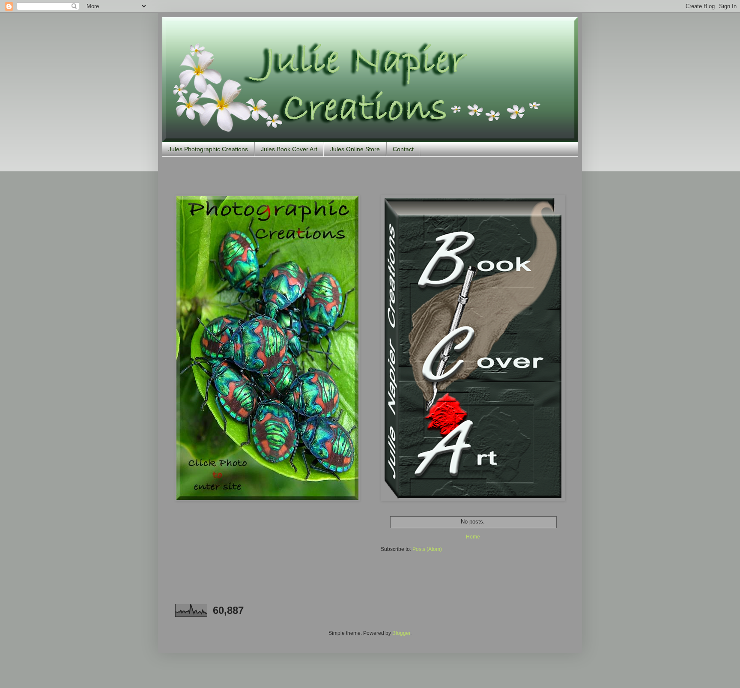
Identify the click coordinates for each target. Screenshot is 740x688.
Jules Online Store (355, 149)
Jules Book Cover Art (289, 149)
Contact (403, 149)
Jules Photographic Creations (208, 149)
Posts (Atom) (427, 549)
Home (473, 537)
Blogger (401, 633)
